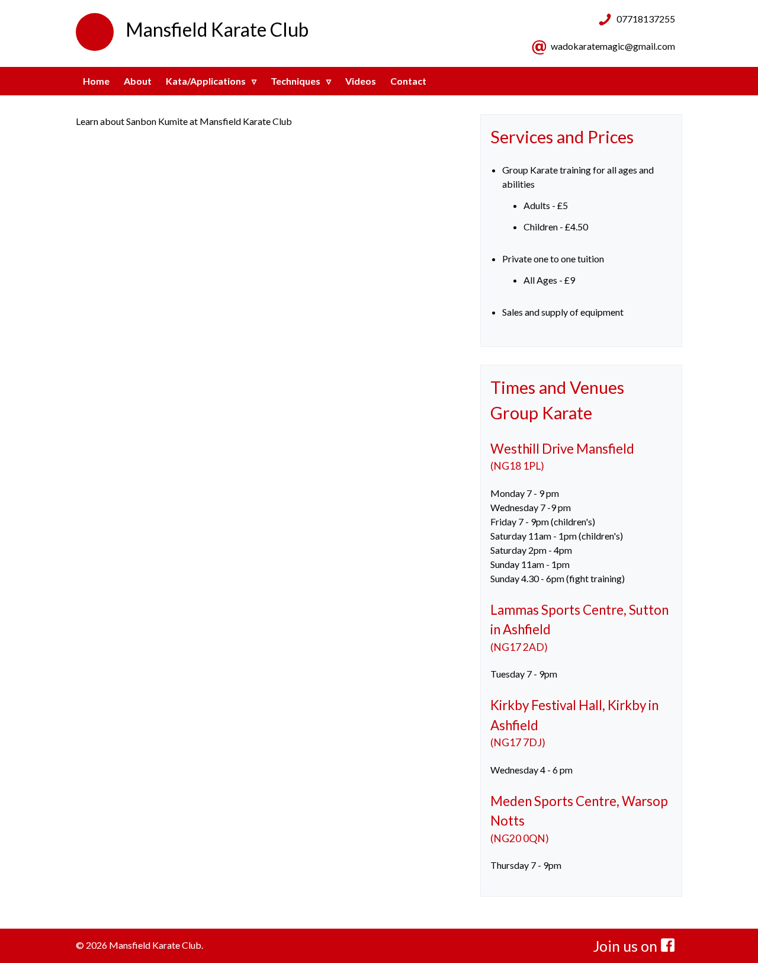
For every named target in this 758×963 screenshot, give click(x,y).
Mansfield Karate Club (217, 29)
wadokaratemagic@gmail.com (613, 46)
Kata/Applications (206, 80)
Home (96, 80)
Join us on (626, 946)
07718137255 (645, 18)
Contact (408, 80)
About (138, 80)
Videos (360, 80)
